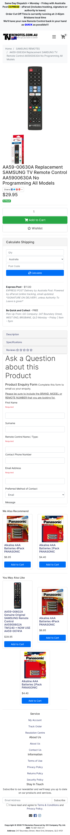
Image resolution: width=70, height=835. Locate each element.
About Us (35, 743)
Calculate (36, 272)
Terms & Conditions (48, 805)
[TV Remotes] (20, 36)
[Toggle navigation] (54, 37)
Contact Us (35, 749)
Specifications (14, 342)
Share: (7, 189)
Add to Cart (36, 220)
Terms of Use (35, 760)
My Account (35, 720)
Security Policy (35, 779)
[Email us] (30, 816)
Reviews (11, 349)
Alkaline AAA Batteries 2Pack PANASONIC (49, 548)
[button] (35, 228)
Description (12, 334)
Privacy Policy (35, 767)
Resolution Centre (35, 732)
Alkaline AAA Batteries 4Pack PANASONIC (14, 548)
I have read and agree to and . (36, 807)
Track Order (35, 726)
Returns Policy (35, 773)
